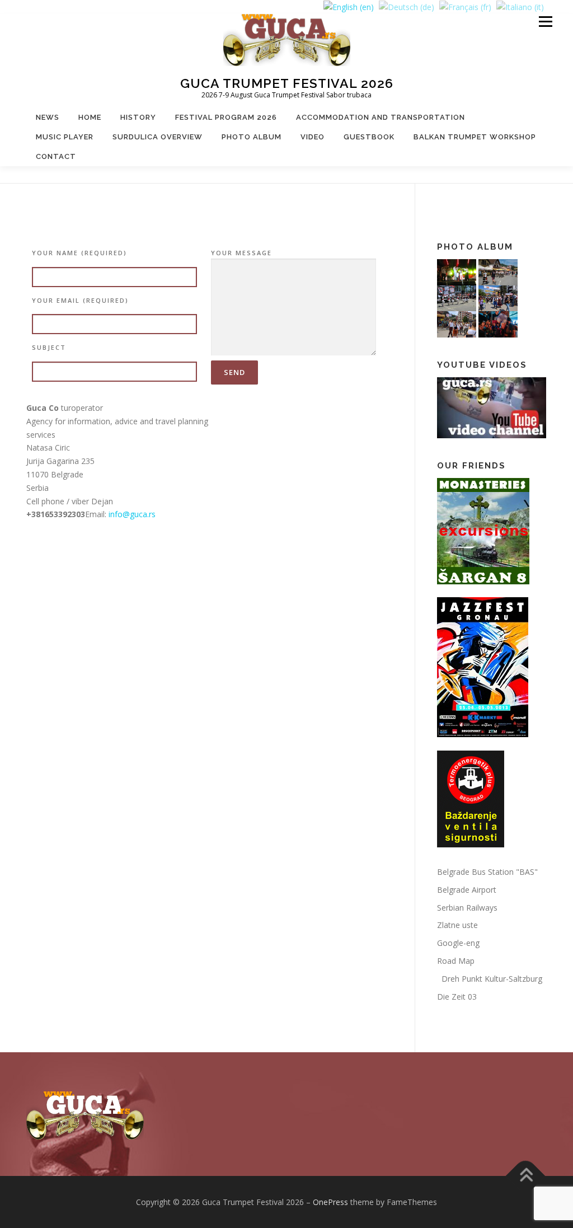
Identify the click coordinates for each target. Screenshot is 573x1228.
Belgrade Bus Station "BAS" (487, 871)
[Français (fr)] (465, 6)
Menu (545, 21)
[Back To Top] (526, 1176)
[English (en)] (348, 6)
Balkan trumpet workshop (475, 137)
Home (89, 117)
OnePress (330, 1202)
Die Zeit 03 (457, 996)
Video (312, 137)
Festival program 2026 (226, 117)
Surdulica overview (157, 137)
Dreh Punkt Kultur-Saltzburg (489, 978)
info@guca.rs (132, 514)
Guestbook (369, 137)
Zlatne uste (457, 925)
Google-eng (458, 943)
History (138, 117)
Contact (56, 156)
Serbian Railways (467, 907)
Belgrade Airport (466, 889)
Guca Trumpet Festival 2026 (286, 83)
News (47, 117)
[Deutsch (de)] (406, 6)
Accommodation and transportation (380, 117)
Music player (64, 137)
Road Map (456, 960)
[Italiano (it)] (520, 6)
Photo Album (251, 137)
